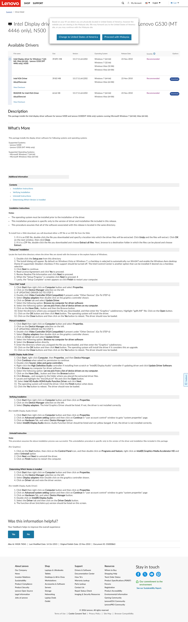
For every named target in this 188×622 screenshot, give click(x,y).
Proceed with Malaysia (116, 37)
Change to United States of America (78, 37)
